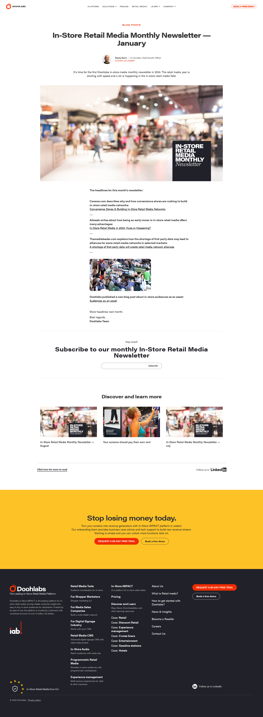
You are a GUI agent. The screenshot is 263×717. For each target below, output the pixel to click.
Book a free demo (244, 6)
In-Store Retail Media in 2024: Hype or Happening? (120, 228)
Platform (93, 6)
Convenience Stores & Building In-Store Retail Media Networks (127, 209)
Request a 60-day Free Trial (116, 541)
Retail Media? (139, 6)
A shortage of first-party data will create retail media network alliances (132, 247)
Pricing (124, 6)
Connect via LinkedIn (125, 60)
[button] (109, 6)
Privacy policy (34, 699)
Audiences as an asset (103, 301)
